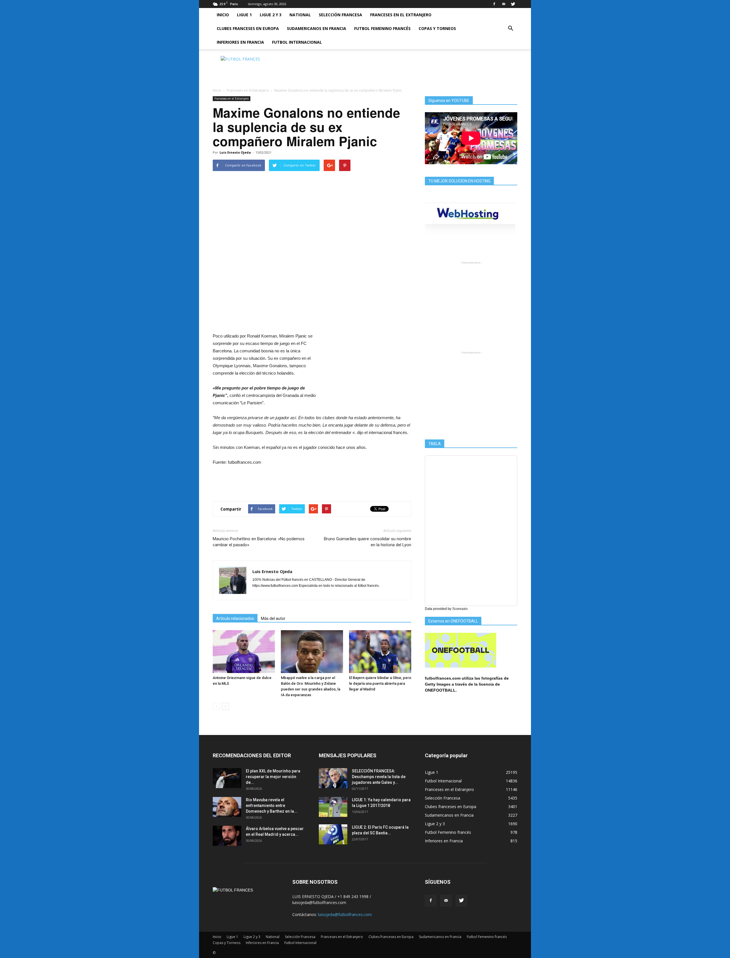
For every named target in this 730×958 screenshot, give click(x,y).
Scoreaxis (460, 609)
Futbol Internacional (297, 42)
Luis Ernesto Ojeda (235, 152)
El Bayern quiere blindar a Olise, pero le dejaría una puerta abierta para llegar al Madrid (380, 683)
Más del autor (273, 618)
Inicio (223, 14)
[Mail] (503, 4)
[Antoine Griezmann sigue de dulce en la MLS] (244, 651)
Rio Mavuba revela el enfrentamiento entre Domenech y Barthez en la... (271, 806)
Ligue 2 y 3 (270, 14)
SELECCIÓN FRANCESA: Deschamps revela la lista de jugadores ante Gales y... (378, 777)
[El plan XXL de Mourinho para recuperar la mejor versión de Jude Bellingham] (227, 778)
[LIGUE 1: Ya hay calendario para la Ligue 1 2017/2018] (333, 807)
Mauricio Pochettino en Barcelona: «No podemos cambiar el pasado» (259, 541)
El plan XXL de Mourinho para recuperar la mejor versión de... (273, 777)
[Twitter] (513, 4)
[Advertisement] (413, 69)
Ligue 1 (244, 14)
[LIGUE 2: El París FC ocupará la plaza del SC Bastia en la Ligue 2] (333, 834)
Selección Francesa (340, 14)
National (300, 14)
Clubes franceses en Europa (248, 28)
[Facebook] (494, 4)
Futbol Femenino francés (382, 28)
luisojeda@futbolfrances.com (345, 914)
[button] (510, 28)
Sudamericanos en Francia (316, 28)
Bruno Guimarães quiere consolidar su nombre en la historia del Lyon (367, 541)
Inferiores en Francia (240, 42)
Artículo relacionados (235, 618)
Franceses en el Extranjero (400, 14)
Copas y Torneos (437, 28)
